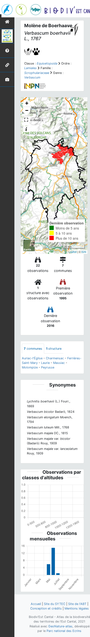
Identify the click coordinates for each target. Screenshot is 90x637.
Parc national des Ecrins (64, 631)
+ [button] (26, 103)
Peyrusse (47, 367)
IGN (83, 252)
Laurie (45, 363)
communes (33, 348)
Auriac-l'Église (32, 358)
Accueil (36, 604)
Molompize (30, 367)
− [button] (26, 110)
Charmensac (55, 358)
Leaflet (73, 252)
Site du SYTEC (54, 604)
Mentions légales (77, 608)
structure (53, 348)
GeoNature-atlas (60, 626)
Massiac (59, 363)
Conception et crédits (46, 608)
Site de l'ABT (77, 604)
